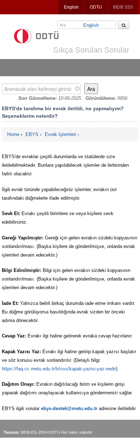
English (71, 7)
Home (13, 134)
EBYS (31, 134)
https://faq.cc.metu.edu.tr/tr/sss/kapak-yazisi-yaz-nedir (59, 368)
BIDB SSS (123, 7)
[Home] (36, 36)
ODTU (96, 7)
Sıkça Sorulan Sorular (91, 49)
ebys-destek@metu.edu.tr (69, 408)
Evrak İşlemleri (60, 134)
